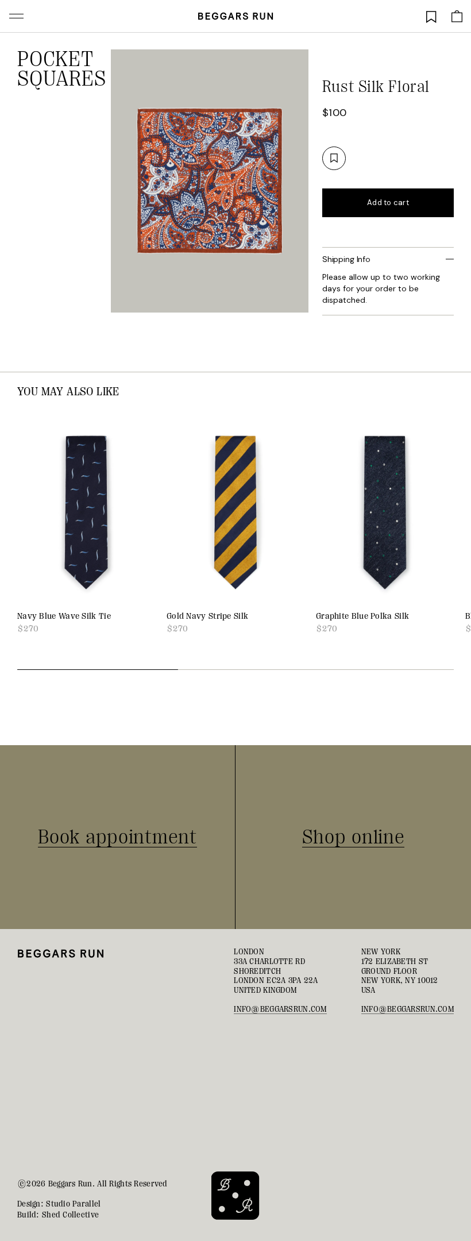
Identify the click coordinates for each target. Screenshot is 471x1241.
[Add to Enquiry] (334, 158)
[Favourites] (431, 16)
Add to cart (388, 202)
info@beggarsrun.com (280, 1008)
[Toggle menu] (16, 16)
